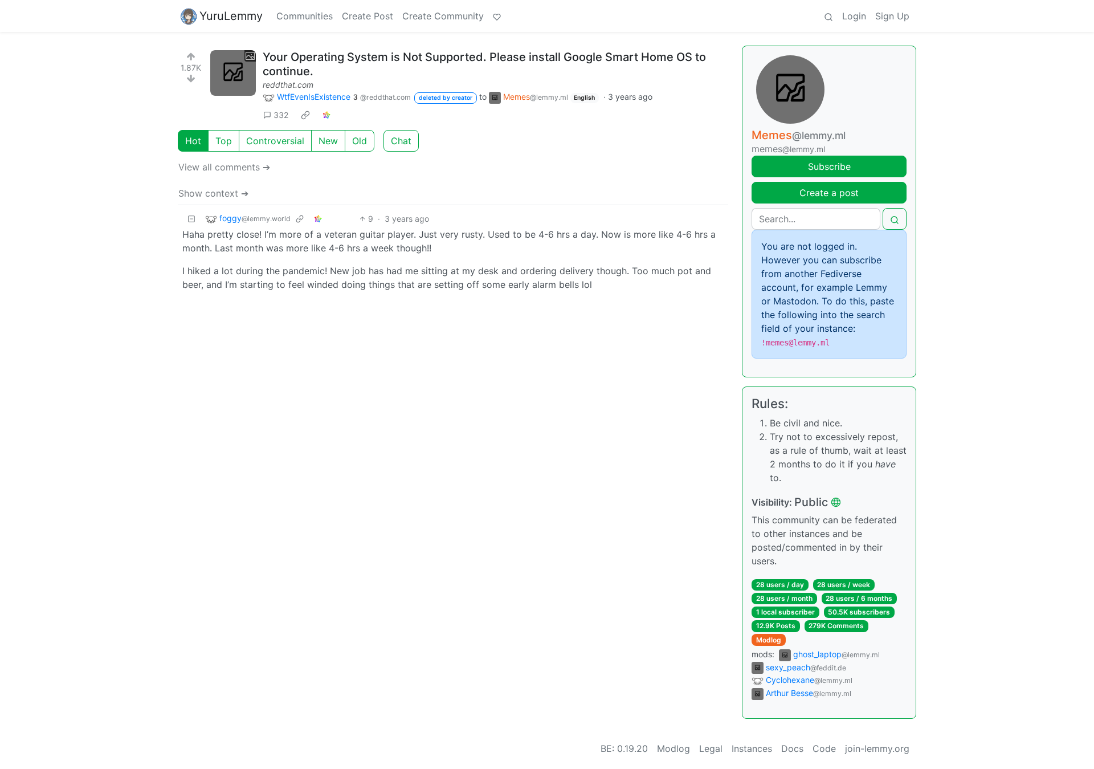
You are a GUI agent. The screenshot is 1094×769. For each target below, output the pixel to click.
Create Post (367, 16)
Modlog (768, 640)
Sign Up (892, 16)
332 (281, 115)
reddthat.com (288, 84)
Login (854, 16)
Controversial (275, 141)
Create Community (443, 16)
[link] (305, 114)
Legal (710, 748)
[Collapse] (191, 218)
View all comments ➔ (224, 167)
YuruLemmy (231, 16)
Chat (401, 141)
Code (824, 748)
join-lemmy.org (877, 748)
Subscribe (829, 166)
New (328, 141)
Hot (193, 141)
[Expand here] (233, 73)
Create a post (829, 192)
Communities (304, 16)
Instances (752, 748)
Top (223, 141)
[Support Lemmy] (496, 16)
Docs (792, 748)
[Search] (828, 16)
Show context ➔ (213, 193)
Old (359, 141)
